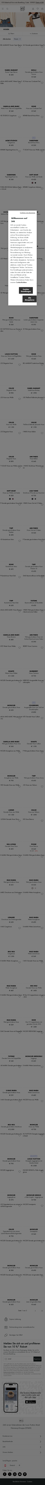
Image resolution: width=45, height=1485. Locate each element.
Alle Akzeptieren (29, 299)
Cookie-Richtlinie (21, 282)
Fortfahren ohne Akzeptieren (27, 213)
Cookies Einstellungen (26, 290)
